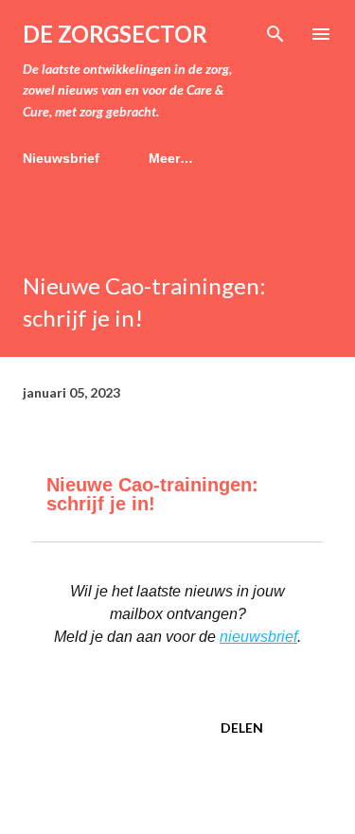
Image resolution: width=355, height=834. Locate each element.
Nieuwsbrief (61, 158)
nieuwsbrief (258, 637)
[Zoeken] (275, 34)
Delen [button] (242, 727)
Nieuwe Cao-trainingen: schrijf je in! (152, 494)
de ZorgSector (115, 33)
